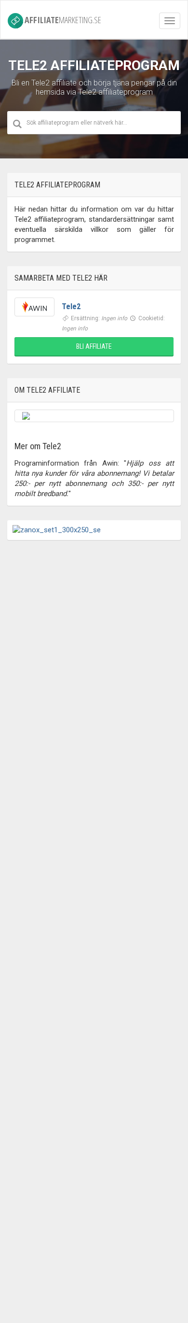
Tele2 (71, 306)
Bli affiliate (94, 346)
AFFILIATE (63, 19)
